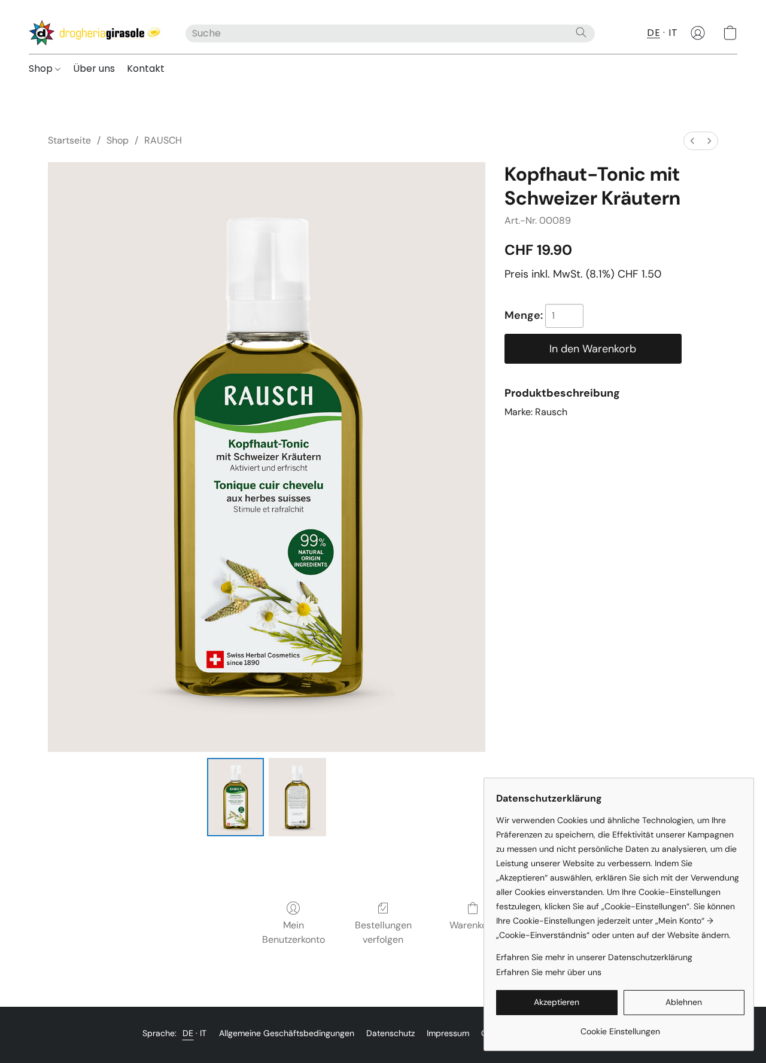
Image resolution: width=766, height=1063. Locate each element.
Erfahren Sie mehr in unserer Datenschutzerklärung (594, 957)
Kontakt (146, 68)
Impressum (448, 1033)
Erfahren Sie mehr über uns (548, 972)
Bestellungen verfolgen (383, 932)
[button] (95, 33)
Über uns (94, 68)
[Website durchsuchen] (581, 32)
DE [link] (188, 1033)
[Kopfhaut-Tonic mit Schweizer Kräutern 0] (236, 797)
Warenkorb (473, 925)
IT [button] (672, 32)
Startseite (69, 140)
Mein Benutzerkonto (293, 932)
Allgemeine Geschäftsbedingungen (286, 1033)
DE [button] (653, 32)
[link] (620, 1026)
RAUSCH (163, 140)
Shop (42, 68)
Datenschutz (390, 1033)
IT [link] (203, 1033)
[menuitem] (692, 141)
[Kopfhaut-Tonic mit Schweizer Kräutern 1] (297, 797)
